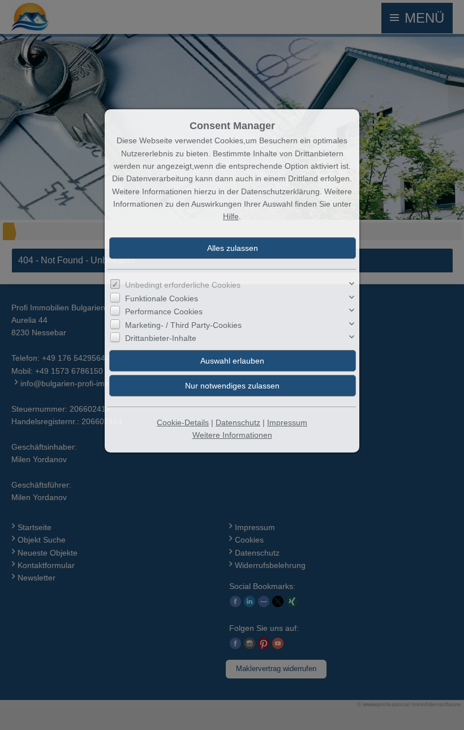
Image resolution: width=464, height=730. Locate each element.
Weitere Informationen (232, 434)
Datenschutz (238, 422)
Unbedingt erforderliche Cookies (182, 284)
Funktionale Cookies (161, 298)
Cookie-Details (183, 422)
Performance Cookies (164, 311)
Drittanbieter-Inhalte (160, 338)
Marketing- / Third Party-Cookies (183, 325)
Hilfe (231, 216)
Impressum (287, 422)
